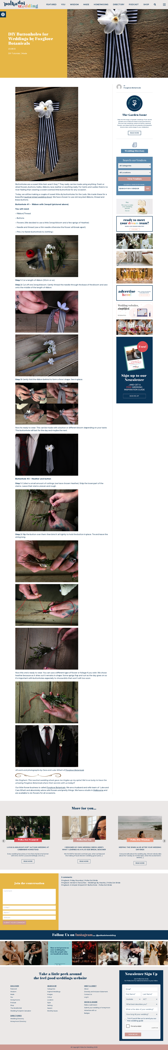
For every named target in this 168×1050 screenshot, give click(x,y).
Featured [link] (51, 4)
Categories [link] (51, 989)
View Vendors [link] (134, 179)
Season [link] (49, 1008)
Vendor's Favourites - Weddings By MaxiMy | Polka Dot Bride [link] (95, 883)
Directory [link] (118, 4)
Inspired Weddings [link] (53, 991)
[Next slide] (164, 841)
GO (147, 189)
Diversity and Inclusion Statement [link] (96, 991)
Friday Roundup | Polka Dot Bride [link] (84, 880)
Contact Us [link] (88, 994)
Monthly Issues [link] (52, 1011)
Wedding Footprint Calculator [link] (20, 1011)
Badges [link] (87, 1013)
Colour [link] (49, 997)
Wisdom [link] (74, 4)
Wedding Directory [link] (134, 151)
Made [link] (86, 4)
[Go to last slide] (3, 841)
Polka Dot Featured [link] (28, 840)
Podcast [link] (134, 4)
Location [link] (50, 1000)
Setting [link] (49, 1005)
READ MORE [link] (134, 133)
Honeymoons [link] (101, 4)
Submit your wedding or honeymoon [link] (97, 1007)
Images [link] (50, 994)
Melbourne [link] (98, 790)
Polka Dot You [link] (84, 840)
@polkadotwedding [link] (106, 935)
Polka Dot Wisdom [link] (140, 840)
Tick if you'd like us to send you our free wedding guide (141, 1019)
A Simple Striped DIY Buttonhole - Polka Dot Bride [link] (91, 885)
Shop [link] (146, 4)
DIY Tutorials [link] (14, 53)
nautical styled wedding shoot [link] (38, 197)
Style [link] (49, 1002)
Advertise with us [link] (90, 1010)
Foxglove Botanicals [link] (74, 770)
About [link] (86, 989)
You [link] (63, 4)
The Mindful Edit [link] (16, 1008)
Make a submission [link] (90, 1005)
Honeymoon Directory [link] (18, 1021)
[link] (3, 14)
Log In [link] (86, 997)
